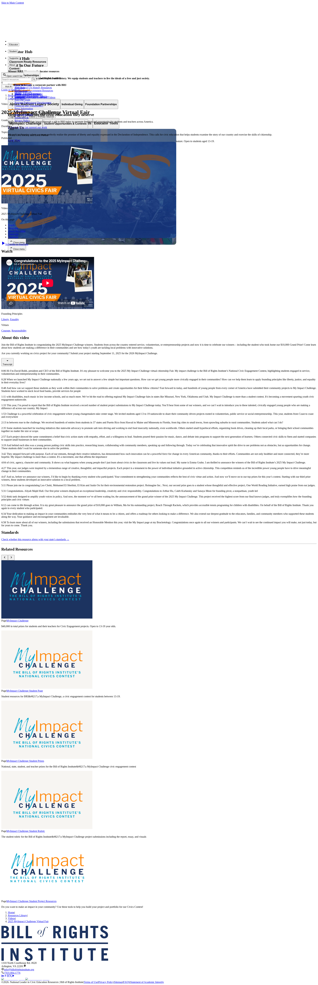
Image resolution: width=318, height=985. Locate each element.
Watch (11, 225)
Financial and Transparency (29, 105)
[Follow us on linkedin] (2, 976)
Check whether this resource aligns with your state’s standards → (35, 539)
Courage (5, 330)
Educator (13, 44)
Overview (13, 228)
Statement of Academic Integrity (147, 982)
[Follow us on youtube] (13, 976)
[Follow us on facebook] (5, 976)
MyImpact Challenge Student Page (24, 690)
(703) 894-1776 (12, 972)
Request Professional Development (33, 102)
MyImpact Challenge (17, 620)
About (12, 65)
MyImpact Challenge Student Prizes (25, 761)
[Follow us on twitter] (10, 976)
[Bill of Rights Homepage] (61, 41)
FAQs (18, 93)
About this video (16, 231)
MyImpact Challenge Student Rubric (25, 831)
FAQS (126, 982)
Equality (14, 319)
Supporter (14, 58)
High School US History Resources (33, 87)
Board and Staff (23, 84)
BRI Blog (20, 87)
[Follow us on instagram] (8, 976)
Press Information (24, 108)
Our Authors (21, 90)
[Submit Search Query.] (34, 79)
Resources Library (17, 915)
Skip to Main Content (12, 2)
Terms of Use (22, 117)
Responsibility (19, 330)
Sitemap (118, 982)
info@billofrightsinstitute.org (19, 969)
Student (13, 51)
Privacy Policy (22, 120)
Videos (11, 918)
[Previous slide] (4, 557)
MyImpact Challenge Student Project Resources (31, 901)
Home (11, 912)
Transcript (13, 234)
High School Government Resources (34, 90)
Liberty (5, 319)
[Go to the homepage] (159, 944)
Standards (13, 237)
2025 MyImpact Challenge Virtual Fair (28, 921)
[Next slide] (11, 557)
